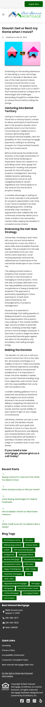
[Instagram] (34, 701)
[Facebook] (22, 701)
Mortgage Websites (20, 692)
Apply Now (34, 4)
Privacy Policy (8, 650)
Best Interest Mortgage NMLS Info (17, 664)
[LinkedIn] (28, 701)
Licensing (6, 645)
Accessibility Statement (13, 655)
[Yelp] (40, 701)
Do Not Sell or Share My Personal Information (17, 675)
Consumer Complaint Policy (15, 660)
